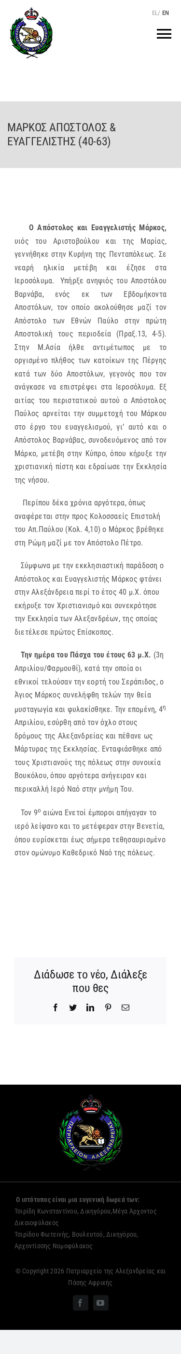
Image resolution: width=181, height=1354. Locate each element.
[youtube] (101, 1303)
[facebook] (80, 1303)
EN (165, 12)
